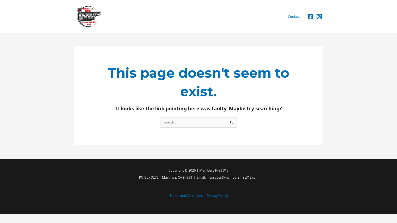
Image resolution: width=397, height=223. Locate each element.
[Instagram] (319, 16)
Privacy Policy (217, 195)
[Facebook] (310, 16)
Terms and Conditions (186, 195)
